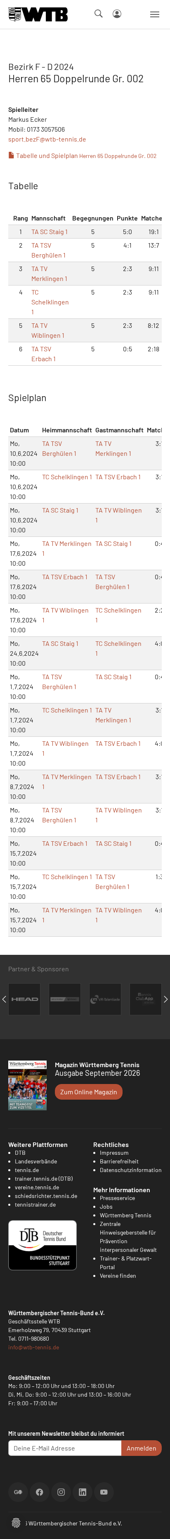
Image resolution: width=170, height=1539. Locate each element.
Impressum (114, 1152)
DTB (20, 1152)
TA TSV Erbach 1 (118, 477)
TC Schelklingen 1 (50, 302)
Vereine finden (118, 1275)
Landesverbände (36, 1161)
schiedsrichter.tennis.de (46, 1195)
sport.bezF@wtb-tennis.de (47, 139)
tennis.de (27, 1169)
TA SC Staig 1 (49, 231)
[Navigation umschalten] (155, 14)
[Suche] (99, 13)
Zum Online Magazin (88, 1092)
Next (166, 999)
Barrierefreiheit (119, 1161)
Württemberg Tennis (125, 1215)
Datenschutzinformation (131, 1169)
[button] (16, 1522)
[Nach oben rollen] (154, 1523)
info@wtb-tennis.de (33, 1347)
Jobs (106, 1206)
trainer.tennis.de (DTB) (44, 1178)
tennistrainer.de (35, 1204)
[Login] (117, 13)
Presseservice (117, 1197)
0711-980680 (33, 1338)
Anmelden (141, 1448)
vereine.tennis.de (37, 1187)
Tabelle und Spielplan (86, 155)
